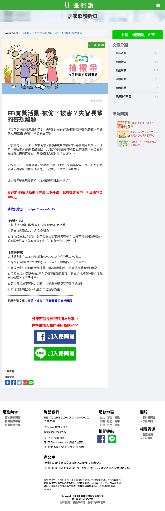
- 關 (148, 417)
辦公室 (49, 457)
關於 (144, 412)
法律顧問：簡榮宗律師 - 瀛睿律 (83, 502)
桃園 (102, 421)
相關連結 (106, 431)
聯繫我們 (51, 412)
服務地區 (106, 412)
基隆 (117, 417)
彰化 (102, 425)
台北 (102, 417)
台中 (117, 421)
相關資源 (147, 429)
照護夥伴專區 (123, 96)
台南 (109, 425)
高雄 (117, 425)
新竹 (109, 421)
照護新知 (121, 62)
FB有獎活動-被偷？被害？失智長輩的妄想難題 (58, 33)
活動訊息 (27, 33)
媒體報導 (121, 88)
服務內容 (10, 412)
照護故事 (121, 70)
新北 (109, 417)
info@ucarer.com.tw (55, 432)
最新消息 (121, 53)
